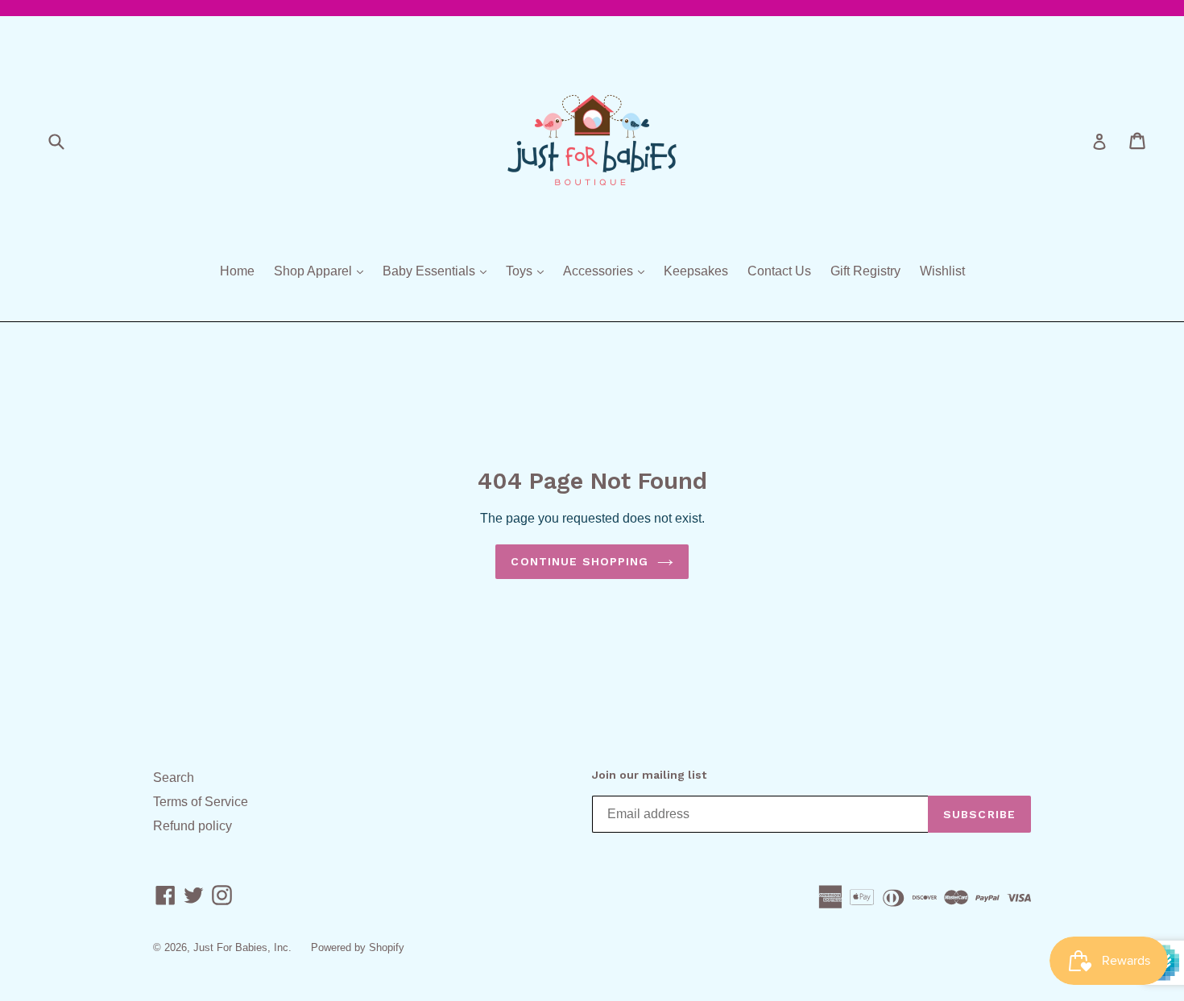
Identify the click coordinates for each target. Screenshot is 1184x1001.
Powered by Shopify (357, 947)
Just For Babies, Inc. (242, 947)
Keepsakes (696, 271)
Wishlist (942, 271)
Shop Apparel (322, 270)
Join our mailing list (649, 774)
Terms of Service (200, 802)
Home (237, 271)
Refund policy (192, 826)
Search (173, 777)
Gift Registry (865, 271)
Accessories (607, 270)
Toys (529, 270)
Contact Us (779, 271)
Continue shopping (579, 561)
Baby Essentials (439, 270)
